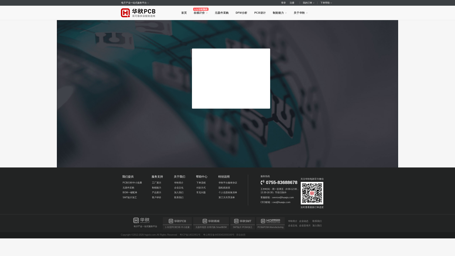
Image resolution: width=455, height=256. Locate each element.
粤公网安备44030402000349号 (218, 234)
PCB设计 (260, 12)
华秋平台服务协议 (228, 182)
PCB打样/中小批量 (132, 182)
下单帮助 (325, 2)
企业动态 (303, 221)
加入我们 (178, 192)
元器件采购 (222, 12)
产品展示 (156, 192)
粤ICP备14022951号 (190, 234)
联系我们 (178, 197)
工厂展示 (156, 182)
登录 (283, 2)
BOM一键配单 (130, 192)
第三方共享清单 (227, 197)
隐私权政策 (224, 187)
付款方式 (201, 187)
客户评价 (156, 197)
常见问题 (201, 192)
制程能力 (156, 187)
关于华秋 (300, 12)
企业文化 (178, 187)
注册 (292, 2)
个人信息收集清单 (228, 192)
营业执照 (240, 234)
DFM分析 (241, 12)
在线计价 (200, 12)
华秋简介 (178, 182)
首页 (184, 12)
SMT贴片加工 (130, 197)
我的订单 (308, 2)
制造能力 (279, 12)
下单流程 (201, 182)
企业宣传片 (305, 225)
